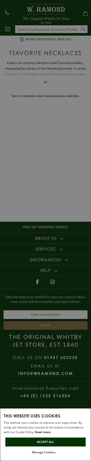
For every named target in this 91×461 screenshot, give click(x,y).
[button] (45, 452)
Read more (43, 432)
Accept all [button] (45, 442)
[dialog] (45, 434)
